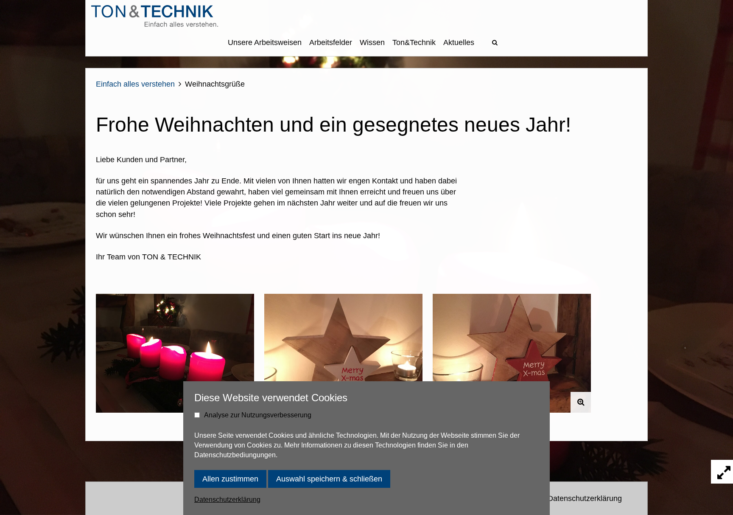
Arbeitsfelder (330, 42)
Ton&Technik (414, 42)
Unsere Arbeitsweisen (265, 42)
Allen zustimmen (230, 479)
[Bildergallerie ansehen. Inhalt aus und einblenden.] (722, 471)
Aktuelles (458, 42)
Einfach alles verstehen (135, 84)
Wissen (372, 42)
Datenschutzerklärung (585, 498)
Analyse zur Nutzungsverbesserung (257, 415)
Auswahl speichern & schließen (329, 479)
